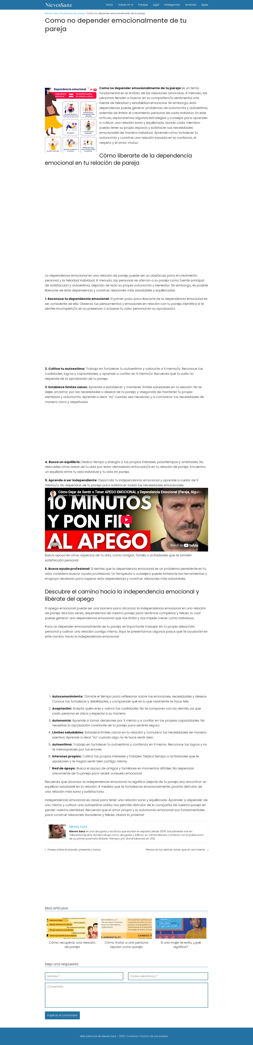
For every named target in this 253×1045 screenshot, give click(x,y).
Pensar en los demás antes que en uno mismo (175, 849)
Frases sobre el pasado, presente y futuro (74, 849)
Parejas (143, 5)
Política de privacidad (154, 1036)
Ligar (156, 5)
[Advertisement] (126, 58)
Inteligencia (172, 5)
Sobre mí (124, 5)
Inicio (109, 5)
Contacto (133, 1036)
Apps (204, 5)
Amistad (190, 5)
